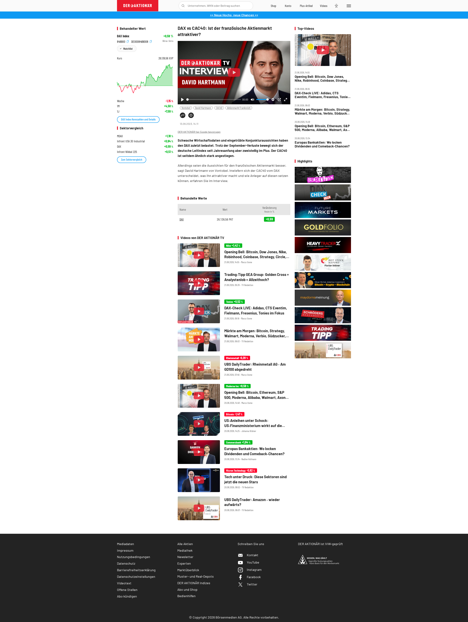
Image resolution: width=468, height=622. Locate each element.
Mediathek (185, 550)
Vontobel (186, 107)
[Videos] (323, 5)
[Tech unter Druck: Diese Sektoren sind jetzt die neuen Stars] (234, 480)
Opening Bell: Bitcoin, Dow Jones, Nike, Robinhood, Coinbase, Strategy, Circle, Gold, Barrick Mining (322, 78)
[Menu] (348, 5)
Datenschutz (126, 563)
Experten (184, 563)
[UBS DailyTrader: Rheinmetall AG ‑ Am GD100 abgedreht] (234, 368)
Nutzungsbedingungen (133, 557)
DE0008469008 (140, 41)
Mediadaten (125, 544)
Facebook (254, 577)
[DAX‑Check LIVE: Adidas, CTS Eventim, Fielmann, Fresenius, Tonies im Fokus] (234, 311)
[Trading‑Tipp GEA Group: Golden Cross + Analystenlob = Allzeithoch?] (234, 283)
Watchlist (128, 48)
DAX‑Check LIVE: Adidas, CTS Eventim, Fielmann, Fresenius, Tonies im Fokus (322, 95)
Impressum (125, 550)
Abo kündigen (127, 596)
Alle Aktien (185, 544)
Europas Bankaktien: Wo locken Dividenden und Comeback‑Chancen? (322, 144)
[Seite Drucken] (191, 115)
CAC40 (219, 107)
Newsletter (185, 557)
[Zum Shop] (273, 5)
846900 (121, 41)
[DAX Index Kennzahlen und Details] (145, 78)
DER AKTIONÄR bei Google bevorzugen (199, 132)
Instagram (254, 570)
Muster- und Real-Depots (195, 576)
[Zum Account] (288, 5)
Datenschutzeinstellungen (136, 576)
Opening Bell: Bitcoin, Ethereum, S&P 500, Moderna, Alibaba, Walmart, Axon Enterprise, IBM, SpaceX (323, 128)
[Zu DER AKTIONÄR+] (306, 5)
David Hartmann (203, 107)
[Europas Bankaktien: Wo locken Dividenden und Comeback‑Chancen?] (234, 452)
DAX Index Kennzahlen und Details (138, 119)
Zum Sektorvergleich (131, 159)
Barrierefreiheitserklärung (136, 570)
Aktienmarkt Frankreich (238, 107)
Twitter (252, 584)
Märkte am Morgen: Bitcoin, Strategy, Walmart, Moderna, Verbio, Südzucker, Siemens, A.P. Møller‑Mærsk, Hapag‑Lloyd (323, 111)
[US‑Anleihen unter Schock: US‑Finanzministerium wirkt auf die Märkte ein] (234, 424)
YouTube (253, 562)
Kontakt (252, 555)
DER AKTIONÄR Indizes (193, 583)
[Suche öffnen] (183, 5)
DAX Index (123, 36)
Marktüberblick (188, 570)
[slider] (213, 99)
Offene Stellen (127, 590)
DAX (182, 219)
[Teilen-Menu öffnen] (182, 115)
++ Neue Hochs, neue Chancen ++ (234, 15)
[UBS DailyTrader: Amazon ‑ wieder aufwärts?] (234, 508)
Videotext (124, 583)
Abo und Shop (187, 589)
